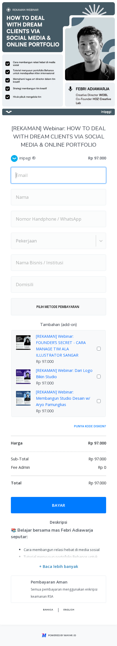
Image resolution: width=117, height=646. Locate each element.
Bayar (58, 505)
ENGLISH (68, 609)
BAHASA (48, 609)
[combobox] (16, 241)
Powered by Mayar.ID (62, 635)
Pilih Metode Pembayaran (57, 306)
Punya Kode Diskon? (90, 426)
